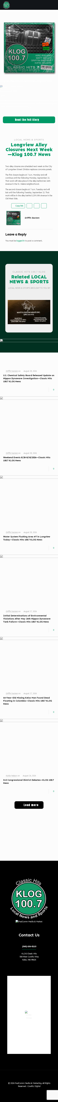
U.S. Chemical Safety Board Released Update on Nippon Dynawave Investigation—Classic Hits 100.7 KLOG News (28, 378)
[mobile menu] (53, 5)
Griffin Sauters (12, 371)
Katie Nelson (11, 775)
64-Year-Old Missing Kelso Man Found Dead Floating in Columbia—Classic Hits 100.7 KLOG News (27, 701)
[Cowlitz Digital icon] (32, 1090)
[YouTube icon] (29, 1090)
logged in (20, 241)
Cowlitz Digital (33, 1086)
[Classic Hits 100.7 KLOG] (6, 5)
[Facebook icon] (26, 1090)
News (2, 96)
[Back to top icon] (29, 1076)
